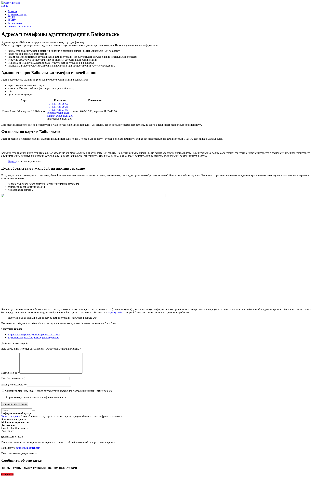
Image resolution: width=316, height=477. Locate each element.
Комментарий (10, 372)
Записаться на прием (19, 26)
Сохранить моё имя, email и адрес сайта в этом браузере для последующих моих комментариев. (58, 390)
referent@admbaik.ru (58, 112)
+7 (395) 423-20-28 (57, 106)
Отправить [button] (7, 474)
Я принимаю (35, 397)
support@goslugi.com (28, 447)
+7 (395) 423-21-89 (57, 109)
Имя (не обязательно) (13, 378)
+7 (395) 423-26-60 (57, 103)
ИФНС (12, 20)
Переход (12, 161)
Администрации (17, 14)
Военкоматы (15, 23)
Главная (12, 11)
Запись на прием (10, 416)
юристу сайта (115, 312)
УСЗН (11, 17)
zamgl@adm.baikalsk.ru (60, 115)
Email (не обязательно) (13, 384)
